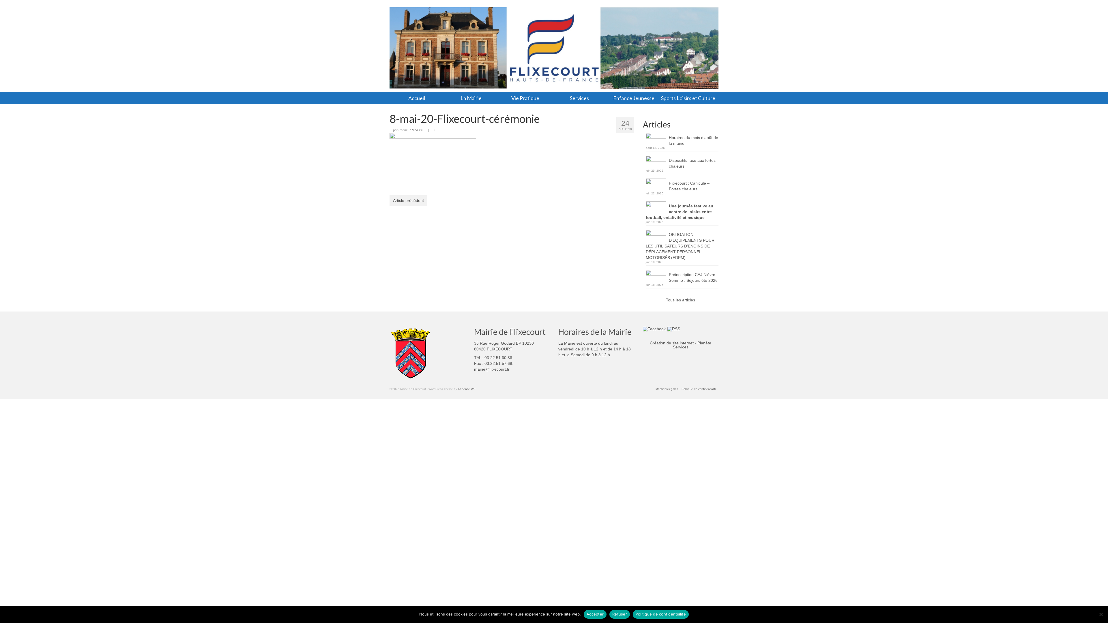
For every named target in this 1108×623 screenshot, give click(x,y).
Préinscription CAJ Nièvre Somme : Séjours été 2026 (693, 277)
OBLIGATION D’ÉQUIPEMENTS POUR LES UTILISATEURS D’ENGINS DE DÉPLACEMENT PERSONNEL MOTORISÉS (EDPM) (680, 246)
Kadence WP (467, 389)
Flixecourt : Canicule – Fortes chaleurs (689, 186)
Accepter (595, 614)
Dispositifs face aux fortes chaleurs (692, 163)
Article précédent (408, 200)
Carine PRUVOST (411, 130)
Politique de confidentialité (661, 614)
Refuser (619, 614)
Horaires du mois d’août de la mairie (693, 140)
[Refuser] (1101, 614)
